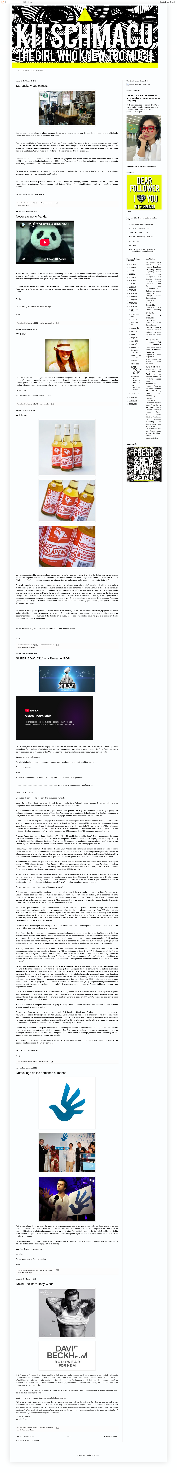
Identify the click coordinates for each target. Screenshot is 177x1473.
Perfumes (149, 398)
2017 (131, 290)
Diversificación (151, 320)
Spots (158, 412)
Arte (147, 265)
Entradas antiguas (111, 1437)
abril (133, 341)
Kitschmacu (153, 366)
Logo (30, 1272)
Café (159, 274)
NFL (153, 391)
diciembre (134, 309)
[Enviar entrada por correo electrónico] (56, 203)
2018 (131, 287)
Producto (31, 647)
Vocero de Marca (28, 1430)
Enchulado (150, 342)
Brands (158, 269)
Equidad (25, 1272)
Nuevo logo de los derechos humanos (41, 1073)
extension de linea (152, 438)
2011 (131, 398)
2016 (131, 293)
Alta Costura (150, 262)
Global (148, 347)
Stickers (158, 414)
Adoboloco (23, 415)
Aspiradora (153, 265)
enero (133, 394)
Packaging (150, 395)
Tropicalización (152, 426)
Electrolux (149, 330)
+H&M (18, 1375)
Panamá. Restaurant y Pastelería (141, 237)
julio (133, 331)
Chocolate (149, 284)
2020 (131, 280)
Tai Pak (153, 417)
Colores (149, 291)
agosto (133, 328)
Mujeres (157, 388)
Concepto (149, 296)
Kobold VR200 (151, 369)
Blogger (96, 1455)
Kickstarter (149, 364)
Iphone (159, 357)
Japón (148, 359)
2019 (131, 284)
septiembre (135, 323)
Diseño (150, 312)
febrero (134, 347)
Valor (155, 428)
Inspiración (150, 357)
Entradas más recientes (25, 1437)
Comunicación (151, 293)
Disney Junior (134, 241)
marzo (133, 344)
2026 (131, 264)
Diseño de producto (153, 316)
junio (133, 334)
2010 (131, 401)
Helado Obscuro (156, 347)
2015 (131, 297)
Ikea (159, 349)
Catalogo (149, 279)
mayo (133, 338)
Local (147, 372)
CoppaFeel (149, 303)
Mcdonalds (151, 384)
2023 (131, 271)
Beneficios (157, 267)
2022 (131, 274)
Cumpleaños (150, 307)
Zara (159, 436)
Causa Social (153, 281)
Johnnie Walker (153, 361)
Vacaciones (150, 428)
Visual (159, 431)
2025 (131, 268)
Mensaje (149, 386)
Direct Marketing (153, 310)
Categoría (158, 279)
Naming (158, 391)
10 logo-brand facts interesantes (141, 224)
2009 (131, 404)
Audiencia (149, 267)
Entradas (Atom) (33, 1441)
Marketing (149, 381)
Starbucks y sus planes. (32, 85)
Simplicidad (157, 410)
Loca (159, 369)
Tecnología (151, 421)
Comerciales (157, 291)
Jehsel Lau (156, 359)
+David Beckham (48, 1375)
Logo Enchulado (153, 373)
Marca (158, 379)
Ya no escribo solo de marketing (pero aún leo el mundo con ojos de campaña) (143, 98)
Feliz (147, 345)
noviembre (135, 314)
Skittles (148, 412)
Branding (150, 269)
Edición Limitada (153, 327)
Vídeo (148, 435)
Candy (159, 276)
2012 (131, 306)
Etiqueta (25, 647)
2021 (131, 277)
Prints (158, 405)
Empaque (152, 339)
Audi (159, 265)
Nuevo (148, 393)
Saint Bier (132, 246)
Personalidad (150, 400)
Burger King (150, 272)
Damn (159, 307)
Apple (159, 262)
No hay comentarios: (46, 203)
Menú (155, 386)
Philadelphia (150, 402)
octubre (134, 320)
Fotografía (156, 345)
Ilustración (150, 352)
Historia (155, 350)
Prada (153, 405)
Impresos (150, 354)
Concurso (158, 296)
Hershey (148, 349)
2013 (131, 303)
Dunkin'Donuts (151, 325)
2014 (131, 300)
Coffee (159, 286)
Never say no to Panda (31, 216)
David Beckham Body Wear (34, 1284)
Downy (159, 322)
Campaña (150, 276)
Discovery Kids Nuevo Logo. (139, 228)
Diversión (150, 322)
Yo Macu (22, 334)
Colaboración (152, 289)
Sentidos (149, 410)
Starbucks (25, 205)
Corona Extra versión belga (139, 233)
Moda (151, 388)
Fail (159, 342)
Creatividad (151, 305)
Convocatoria (150, 300)
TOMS (148, 417)
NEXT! (148, 391)
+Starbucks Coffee (81, 148)
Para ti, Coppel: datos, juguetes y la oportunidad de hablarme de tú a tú (142, 251)
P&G (159, 393)
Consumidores (151, 298)
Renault (158, 407)
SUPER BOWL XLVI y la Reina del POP (43, 658)
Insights (158, 354)
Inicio (69, 1437)
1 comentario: (44, 404)
